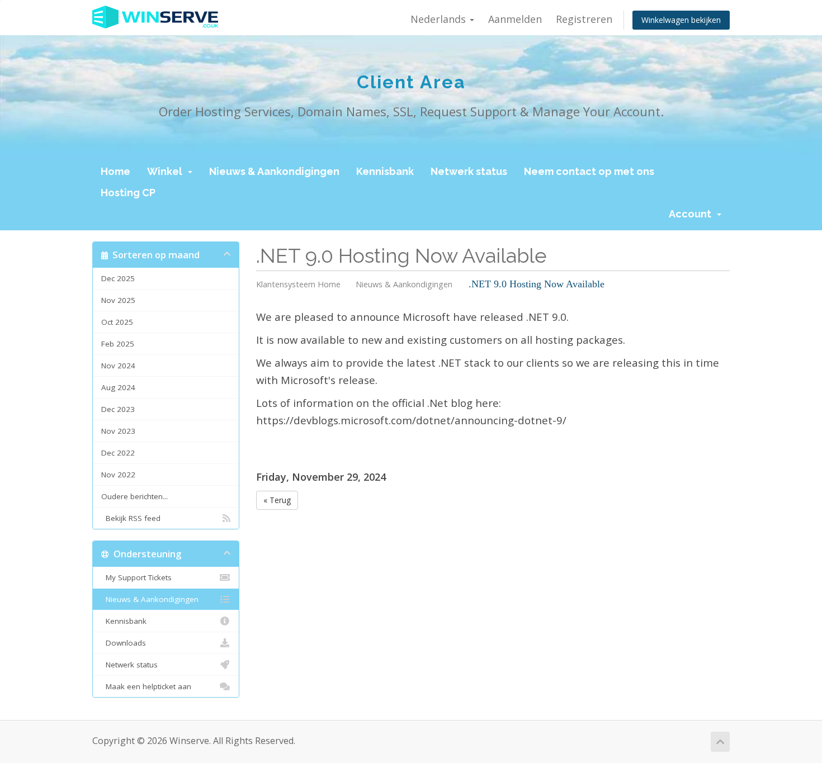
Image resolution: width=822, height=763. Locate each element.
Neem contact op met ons (589, 171)
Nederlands (439, 19)
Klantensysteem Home (298, 284)
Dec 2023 (118, 409)
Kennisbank (385, 171)
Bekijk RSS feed (130, 518)
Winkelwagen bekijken (681, 20)
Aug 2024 (118, 387)
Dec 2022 (118, 453)
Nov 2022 (118, 475)
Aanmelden (515, 19)
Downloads (123, 643)
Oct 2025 (117, 322)
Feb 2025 (117, 344)
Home (115, 171)
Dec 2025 (118, 278)
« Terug (277, 500)
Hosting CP (128, 192)
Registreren (584, 19)
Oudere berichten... (134, 496)
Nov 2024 (118, 366)
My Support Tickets (136, 577)
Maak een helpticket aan (146, 686)
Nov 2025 (118, 300)
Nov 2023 (118, 431)
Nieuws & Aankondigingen (274, 171)
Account (692, 214)
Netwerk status (469, 171)
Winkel (167, 171)
